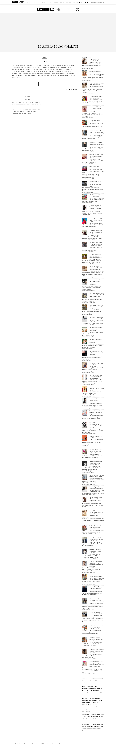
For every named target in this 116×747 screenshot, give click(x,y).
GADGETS (68, 2)
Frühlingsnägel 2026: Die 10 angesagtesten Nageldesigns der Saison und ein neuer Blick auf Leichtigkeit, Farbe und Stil (93, 664)
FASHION (28, 2)
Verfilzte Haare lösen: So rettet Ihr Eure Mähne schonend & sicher (95, 527)
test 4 (44, 61)
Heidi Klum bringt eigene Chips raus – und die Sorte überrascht (96, 341)
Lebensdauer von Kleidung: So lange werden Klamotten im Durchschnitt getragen (96, 539)
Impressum (55, 744)
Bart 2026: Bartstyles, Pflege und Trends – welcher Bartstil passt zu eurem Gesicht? (97, 295)
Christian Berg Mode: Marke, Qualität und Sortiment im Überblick (97, 156)
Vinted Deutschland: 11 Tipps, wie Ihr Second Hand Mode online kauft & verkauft (97, 132)
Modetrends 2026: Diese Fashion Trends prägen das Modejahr (96, 232)
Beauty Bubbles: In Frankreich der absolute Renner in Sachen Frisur (95, 61)
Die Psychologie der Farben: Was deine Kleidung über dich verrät (97, 388)
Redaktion (42, 744)
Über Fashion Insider (17, 744)
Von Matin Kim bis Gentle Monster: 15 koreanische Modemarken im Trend (96, 244)
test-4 (27, 99)
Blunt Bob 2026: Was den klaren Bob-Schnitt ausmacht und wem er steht (97, 144)
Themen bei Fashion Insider (31, 744)
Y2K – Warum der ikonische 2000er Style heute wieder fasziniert (96, 307)
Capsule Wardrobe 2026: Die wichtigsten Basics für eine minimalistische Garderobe (97, 476)
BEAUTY (36, 2)
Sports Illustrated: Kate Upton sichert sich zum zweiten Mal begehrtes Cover (97, 73)
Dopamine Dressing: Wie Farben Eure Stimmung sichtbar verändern (96, 451)
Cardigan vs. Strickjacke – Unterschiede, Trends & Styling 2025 (96, 551)
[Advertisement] (58, 29)
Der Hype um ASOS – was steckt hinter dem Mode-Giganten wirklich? (96, 376)
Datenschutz (62, 744)
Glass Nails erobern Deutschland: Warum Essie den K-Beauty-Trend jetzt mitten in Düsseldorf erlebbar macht (93, 169)
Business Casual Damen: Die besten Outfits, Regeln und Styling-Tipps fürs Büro (96, 627)
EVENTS (43, 2)
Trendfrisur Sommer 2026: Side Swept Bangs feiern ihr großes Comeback (96, 639)
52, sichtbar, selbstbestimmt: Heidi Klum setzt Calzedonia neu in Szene (97, 651)
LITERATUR (76, 2)
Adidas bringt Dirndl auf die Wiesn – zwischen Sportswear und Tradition (96, 400)
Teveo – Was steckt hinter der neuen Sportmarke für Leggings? (96, 412)
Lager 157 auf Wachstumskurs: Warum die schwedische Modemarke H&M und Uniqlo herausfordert (92, 514)
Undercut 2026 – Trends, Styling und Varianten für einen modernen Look (96, 588)
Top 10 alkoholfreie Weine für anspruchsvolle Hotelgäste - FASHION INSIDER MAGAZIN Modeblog (92, 688)
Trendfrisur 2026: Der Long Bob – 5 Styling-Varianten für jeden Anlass (96, 365)
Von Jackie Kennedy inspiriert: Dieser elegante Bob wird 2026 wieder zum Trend (92, 681)
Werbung (48, 744)
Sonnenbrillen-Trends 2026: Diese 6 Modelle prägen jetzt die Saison (97, 220)
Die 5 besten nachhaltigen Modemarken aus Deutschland (96, 329)
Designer (44, 57)
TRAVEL (50, 2)
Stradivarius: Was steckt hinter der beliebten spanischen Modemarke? (95, 256)
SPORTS (56, 2)
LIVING (62, 2)
